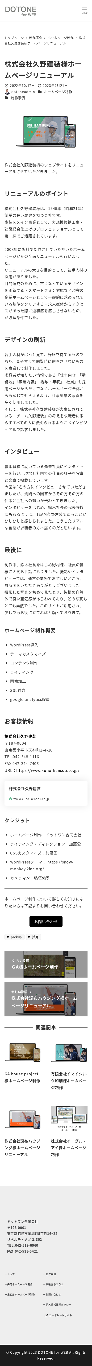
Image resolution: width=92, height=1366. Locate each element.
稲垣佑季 (42, 878)
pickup (16, 936)
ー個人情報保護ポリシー (57, 1304)
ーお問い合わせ (52, 1294)
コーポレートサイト (60, 1315)
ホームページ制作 (58, 91)
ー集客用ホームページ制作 (20, 1294)
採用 (34, 936)
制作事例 (18, 97)
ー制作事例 (49, 1274)
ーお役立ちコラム (53, 1284)
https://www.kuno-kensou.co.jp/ (47, 770)
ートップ (10, 1274)
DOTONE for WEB (53, 1352)
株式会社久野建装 (20, 736)
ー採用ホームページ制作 (19, 1284)
